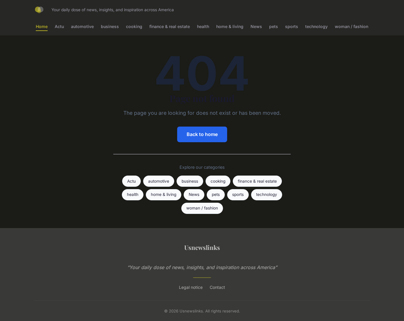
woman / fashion (351, 26)
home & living (229, 26)
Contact (217, 287)
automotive (82, 26)
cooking (134, 26)
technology (316, 26)
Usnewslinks (202, 247)
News (256, 26)
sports (291, 26)
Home (42, 26)
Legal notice (191, 287)
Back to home (202, 134)
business (110, 26)
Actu (59, 26)
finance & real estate (169, 26)
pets (273, 26)
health (203, 26)
